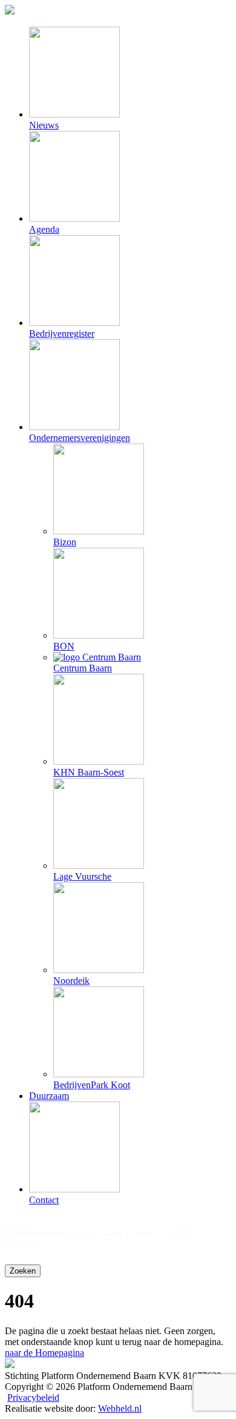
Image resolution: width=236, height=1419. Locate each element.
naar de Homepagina (44, 1353)
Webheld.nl (120, 1408)
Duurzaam (49, 1096)
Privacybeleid (33, 1397)
